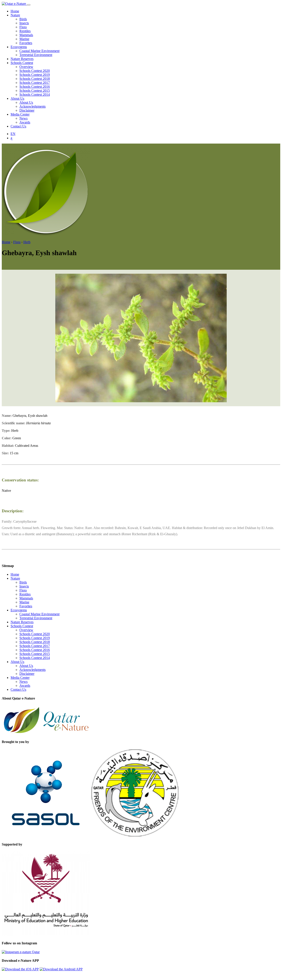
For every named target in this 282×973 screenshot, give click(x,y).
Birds (23, 19)
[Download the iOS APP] (20, 969)
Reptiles (25, 31)
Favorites (25, 43)
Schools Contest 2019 (34, 75)
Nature (15, 15)
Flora (23, 27)
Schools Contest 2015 (34, 90)
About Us (17, 98)
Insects (24, 23)
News (23, 118)
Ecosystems (19, 47)
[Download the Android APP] (61, 969)
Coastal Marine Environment (39, 51)
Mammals (26, 35)
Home (15, 11)
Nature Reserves (22, 59)
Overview (26, 67)
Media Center (20, 114)
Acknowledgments (32, 106)
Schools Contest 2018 (34, 78)
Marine (24, 39)
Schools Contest (22, 63)
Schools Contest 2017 (34, 82)
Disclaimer (26, 110)
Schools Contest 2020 (34, 71)
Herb (26, 242)
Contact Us (18, 126)
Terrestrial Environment (35, 55)
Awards (24, 122)
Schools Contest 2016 (34, 86)
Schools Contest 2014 (34, 94)
